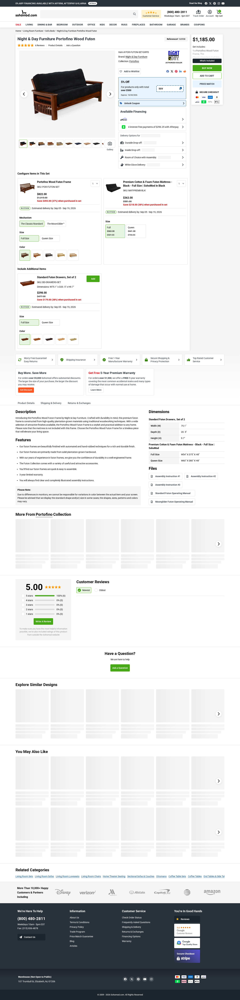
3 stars (29, 605)
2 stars (29, 609)
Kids (102, 24)
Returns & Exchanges (133, 931)
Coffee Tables (195, 876)
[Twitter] (210, 3)
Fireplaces (138, 24)
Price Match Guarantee (81, 936)
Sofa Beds (50, 31)
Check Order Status (132, 917)
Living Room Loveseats (67, 876)
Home (18, 31)
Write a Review (43, 621)
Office (91, 24)
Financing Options (131, 936)
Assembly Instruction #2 (203, 476)
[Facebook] (206, 3)
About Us (74, 917)
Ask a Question (73, 45)
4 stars (29, 600)
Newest (86, 590)
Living (29, 24)
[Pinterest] (214, 3)
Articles (73, 946)
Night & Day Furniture (136, 56)
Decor (113, 24)
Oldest (102, 590)
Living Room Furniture (33, 31)
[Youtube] (223, 3)
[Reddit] (184, 71)
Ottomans (161, 876)
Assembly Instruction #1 (167, 476)
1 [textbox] (93, 183)
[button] (89, 14)
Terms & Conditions (79, 922)
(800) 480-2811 (31, 918)
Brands (184, 24)
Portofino (134, 61)
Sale (18, 24)
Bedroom (62, 24)
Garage (171, 24)
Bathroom (156, 24)
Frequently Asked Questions (136, 922)
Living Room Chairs (91, 876)
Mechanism (25, 217)
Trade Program (77, 931)
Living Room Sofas (44, 876)
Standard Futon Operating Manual (173, 493)
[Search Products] (134, 14)
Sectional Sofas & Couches (140, 876)
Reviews (185, 919)
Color (22, 247)
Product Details (55, 45)
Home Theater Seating (114, 876)
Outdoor (77, 24)
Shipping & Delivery (131, 927)
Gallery (110, 149)
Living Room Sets (24, 876)
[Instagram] (218, 3)
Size (21, 232)
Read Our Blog (195, 3)
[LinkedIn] (180, 71)
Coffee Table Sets (177, 876)
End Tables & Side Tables (216, 876)
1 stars (29, 614)
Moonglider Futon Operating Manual (174, 501)
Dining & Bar (45, 24)
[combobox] (95, 183)
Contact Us (29, 937)
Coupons (199, 24)
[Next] (219, 544)
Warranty (126, 941)
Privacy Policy (77, 927)
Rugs (124, 24)
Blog (72, 941)
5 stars (29, 595)
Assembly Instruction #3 (167, 484)
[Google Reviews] (187, 930)
